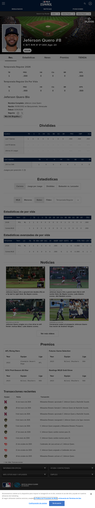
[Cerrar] (91, 494)
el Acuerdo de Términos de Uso (70, 498)
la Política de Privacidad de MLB (45, 498)
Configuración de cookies (38, 503)
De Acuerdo (57, 503)
